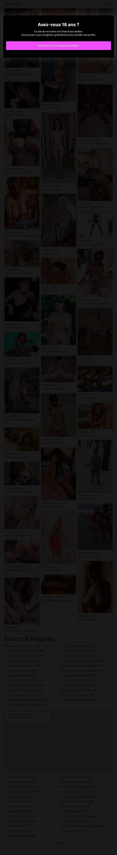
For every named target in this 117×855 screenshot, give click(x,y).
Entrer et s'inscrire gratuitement (58, 45)
